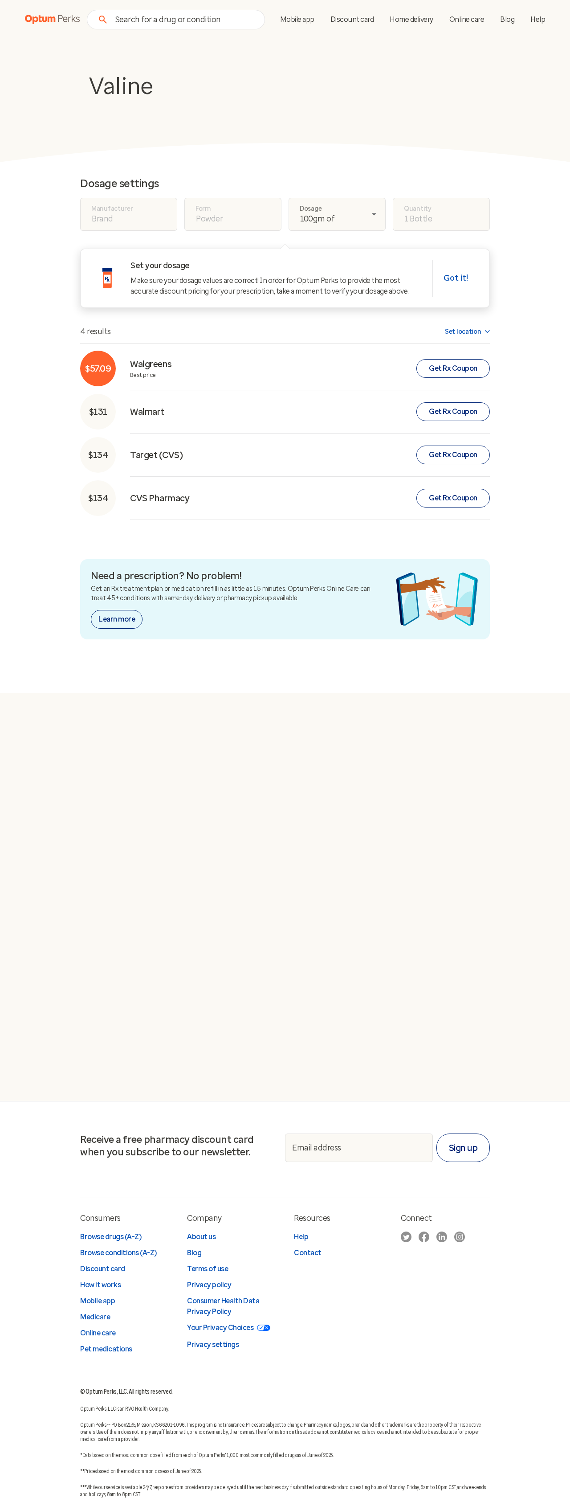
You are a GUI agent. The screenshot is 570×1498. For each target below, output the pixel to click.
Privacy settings (213, 1344)
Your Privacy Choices (220, 1327)
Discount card (352, 19)
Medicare (95, 1317)
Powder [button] (209, 219)
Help (537, 19)
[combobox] (184, 19)
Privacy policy (209, 1285)
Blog (507, 19)
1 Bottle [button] (418, 219)
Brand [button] (102, 219)
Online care (466, 19)
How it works (100, 1285)
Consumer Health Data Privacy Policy (223, 1306)
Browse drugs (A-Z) (110, 1236)
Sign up (463, 1147)
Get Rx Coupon (453, 368)
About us (201, 1236)
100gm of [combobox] (317, 219)
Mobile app (297, 19)
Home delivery (411, 19)
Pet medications (106, 1349)
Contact (308, 1252)
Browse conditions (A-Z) (118, 1252)
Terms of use (207, 1269)
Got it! (456, 278)
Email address (316, 1147)
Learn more (116, 619)
